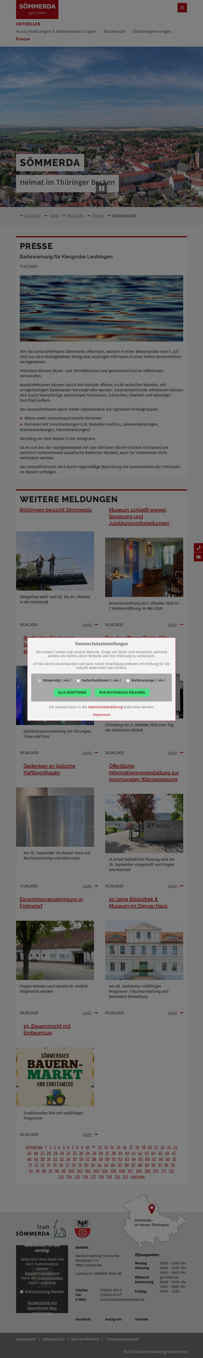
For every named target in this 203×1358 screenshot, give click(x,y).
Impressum (101, 715)
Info (66, 680)
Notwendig (51, 681)
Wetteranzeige (142, 681)
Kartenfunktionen (95, 681)
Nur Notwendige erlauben (122, 692)
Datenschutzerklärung (105, 707)
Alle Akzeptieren (72, 692)
